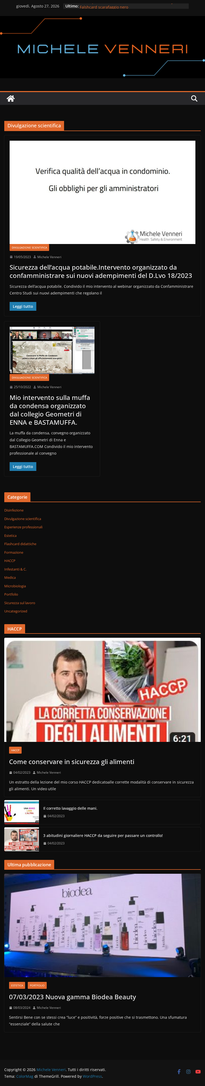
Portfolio (11, 594)
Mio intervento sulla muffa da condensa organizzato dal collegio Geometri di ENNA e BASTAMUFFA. (50, 410)
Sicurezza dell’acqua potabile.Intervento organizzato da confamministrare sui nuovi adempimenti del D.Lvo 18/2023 (101, 271)
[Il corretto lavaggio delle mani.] (21, 812)
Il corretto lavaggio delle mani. (70, 808)
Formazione (13, 552)
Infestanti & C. (15, 569)
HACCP (9, 560)
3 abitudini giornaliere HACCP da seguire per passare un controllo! (103, 835)
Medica (10, 577)
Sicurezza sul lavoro (19, 602)
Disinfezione (13, 510)
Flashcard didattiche (20, 543)
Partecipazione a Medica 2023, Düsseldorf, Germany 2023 (131, 6)
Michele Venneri (49, 257)
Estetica (10, 535)
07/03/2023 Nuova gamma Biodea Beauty (72, 996)
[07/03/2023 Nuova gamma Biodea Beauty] (102, 925)
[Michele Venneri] (102, 20)
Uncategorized (15, 611)
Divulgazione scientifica (29, 247)
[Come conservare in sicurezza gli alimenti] (102, 690)
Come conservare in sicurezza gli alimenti (71, 761)
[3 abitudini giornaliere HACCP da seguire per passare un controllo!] (21, 839)
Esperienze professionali (23, 527)
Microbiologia (15, 586)
